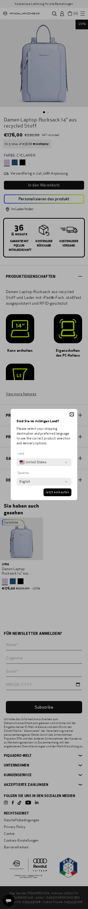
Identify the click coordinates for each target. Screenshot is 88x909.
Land (21, 453)
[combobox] (33, 462)
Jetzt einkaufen (57, 492)
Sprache (23, 473)
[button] (72, 414)
